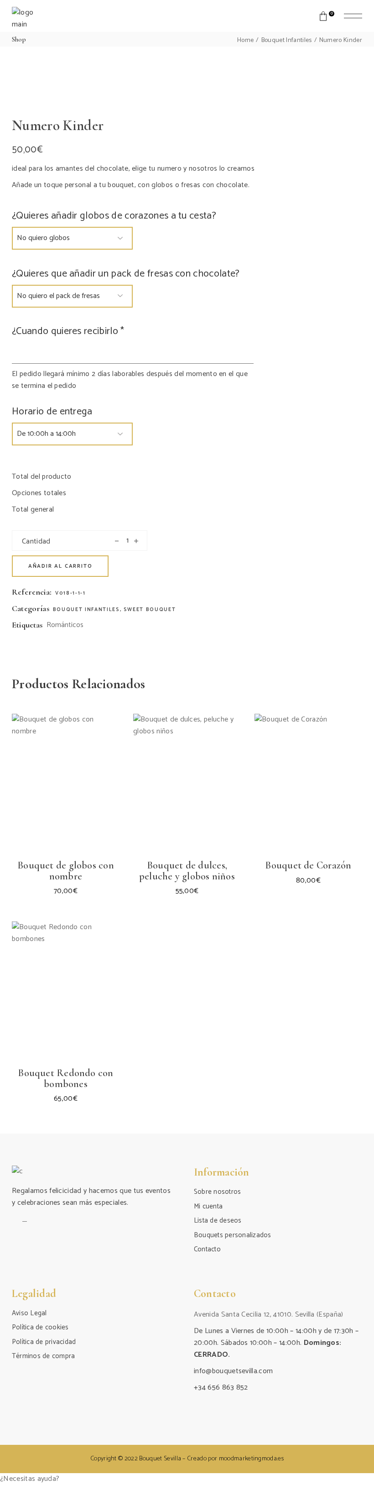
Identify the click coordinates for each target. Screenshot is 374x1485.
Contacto (207, 1249)
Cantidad (36, 541)
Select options (44, 817)
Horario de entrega (52, 412)
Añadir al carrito (60, 566)
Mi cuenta (208, 1206)
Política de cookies (40, 1327)
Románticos (65, 625)
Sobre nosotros (217, 1191)
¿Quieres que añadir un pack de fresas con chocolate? (126, 274)
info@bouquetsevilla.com (233, 1371)
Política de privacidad (44, 1342)
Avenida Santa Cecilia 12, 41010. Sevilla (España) (268, 1314)
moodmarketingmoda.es (251, 1459)
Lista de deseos (218, 1220)
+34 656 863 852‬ (221, 1387)
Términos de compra (43, 1356)
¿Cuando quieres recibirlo (68, 331)
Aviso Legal (29, 1313)
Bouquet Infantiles (86, 610)
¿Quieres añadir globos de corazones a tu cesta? (114, 216)
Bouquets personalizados (232, 1235)
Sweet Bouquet (150, 610)
